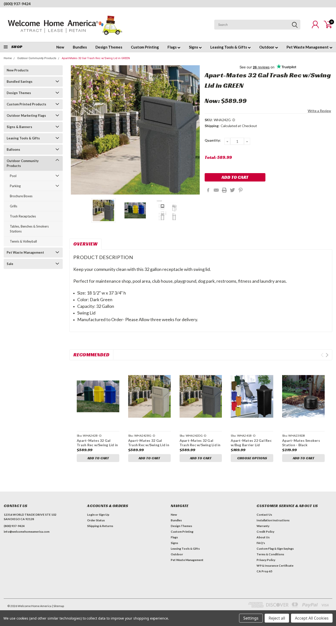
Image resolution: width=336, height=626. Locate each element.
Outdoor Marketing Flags (26, 115)
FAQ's (261, 543)
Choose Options (252, 458)
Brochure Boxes (21, 196)
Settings (251, 618)
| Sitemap (58, 606)
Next (195, 129)
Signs (194, 47)
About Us (263, 537)
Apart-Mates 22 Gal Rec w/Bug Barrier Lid (251, 442)
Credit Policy (265, 531)
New (60, 47)
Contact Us (264, 514)
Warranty (263, 526)
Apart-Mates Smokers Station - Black (301, 442)
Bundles (80, 47)
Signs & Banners (19, 127)
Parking (15, 186)
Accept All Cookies (312, 618)
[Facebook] (208, 190)
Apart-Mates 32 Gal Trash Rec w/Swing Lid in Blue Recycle (97, 444)
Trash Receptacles (23, 216)
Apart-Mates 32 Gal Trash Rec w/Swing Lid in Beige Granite (148, 444)
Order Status (96, 520)
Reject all (277, 618)
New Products (18, 70)
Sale (10, 264)
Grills (13, 206)
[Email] (216, 190)
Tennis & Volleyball (23, 241)
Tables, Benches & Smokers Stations (29, 228)
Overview (85, 244)
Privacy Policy (266, 560)
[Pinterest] (240, 190)
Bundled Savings (19, 81)
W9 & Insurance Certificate (275, 565)
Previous (75, 129)
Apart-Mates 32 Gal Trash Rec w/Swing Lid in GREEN (96, 58)
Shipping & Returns (100, 526)
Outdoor (267, 47)
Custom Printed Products (26, 104)
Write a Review (319, 111)
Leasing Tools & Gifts (229, 47)
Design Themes (108, 47)
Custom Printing (145, 47)
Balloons (13, 149)
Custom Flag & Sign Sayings (275, 548)
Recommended (91, 354)
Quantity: (213, 140)
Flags (172, 47)
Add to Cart (98, 458)
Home (8, 58)
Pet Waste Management (308, 47)
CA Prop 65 (264, 571)
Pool (13, 176)
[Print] (224, 190)
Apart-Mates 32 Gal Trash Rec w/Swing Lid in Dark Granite (200, 444)
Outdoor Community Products (36, 58)
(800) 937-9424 (17, 3)
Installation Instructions (273, 520)
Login (91, 514)
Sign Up (104, 514)
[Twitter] (232, 190)
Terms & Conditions (270, 554)
